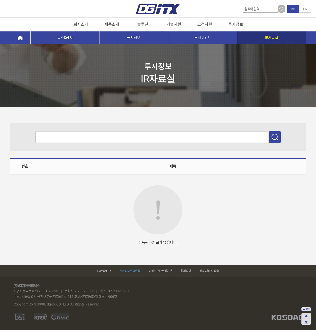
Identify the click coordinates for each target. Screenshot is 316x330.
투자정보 (235, 24)
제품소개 (111, 24)
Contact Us (104, 271)
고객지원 (204, 24)
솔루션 (142, 24)
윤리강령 (185, 271)
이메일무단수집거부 (160, 271)
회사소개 (81, 24)
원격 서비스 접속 (209, 271)
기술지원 (173, 24)
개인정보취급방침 (129, 271)
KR (293, 9)
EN (305, 9)
